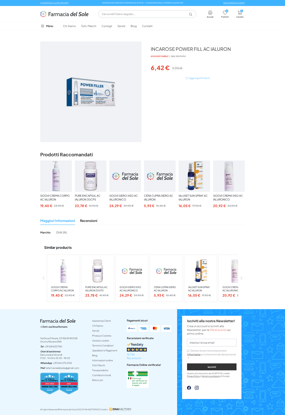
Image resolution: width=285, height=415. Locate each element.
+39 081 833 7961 (53, 346)
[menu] (142, 26)
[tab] (57, 221)
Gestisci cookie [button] (100, 340)
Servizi (95, 330)
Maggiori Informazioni (57, 220)
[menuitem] (69, 26)
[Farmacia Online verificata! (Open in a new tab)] (138, 386)
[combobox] (147, 14)
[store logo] (66, 14)
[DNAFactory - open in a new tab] (120, 409)
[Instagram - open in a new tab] (195, 388)
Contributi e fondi (101, 375)
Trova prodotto (100, 370)
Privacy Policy (193, 376)
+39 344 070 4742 (62, 362)
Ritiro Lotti (97, 380)
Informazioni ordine (102, 360)
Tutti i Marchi (98, 365)
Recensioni (88, 220)
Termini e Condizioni (102, 345)
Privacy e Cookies (101, 335)
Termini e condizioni (211, 376)
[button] (192, 14)
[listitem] (63, 278)
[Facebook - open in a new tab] (189, 388)
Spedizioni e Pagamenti (104, 350)
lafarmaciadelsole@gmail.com (62, 367)
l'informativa (193, 354)
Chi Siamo (97, 325)
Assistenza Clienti (101, 320)
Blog (94, 355)
